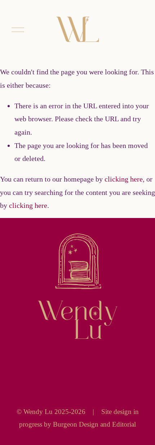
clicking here (124, 179)
